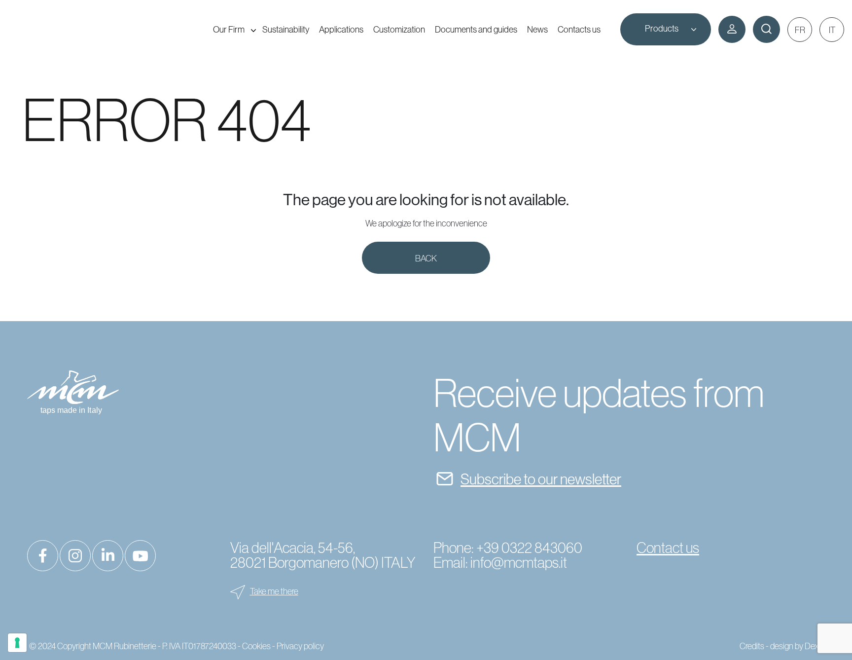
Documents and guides (476, 29)
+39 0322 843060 (529, 547)
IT (832, 30)
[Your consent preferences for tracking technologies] (17, 642)
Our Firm (229, 29)
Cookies (256, 646)
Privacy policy (300, 646)
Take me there (274, 591)
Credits (752, 646)
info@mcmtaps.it (518, 562)
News (537, 29)
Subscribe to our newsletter (541, 479)
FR (800, 30)
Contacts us (579, 29)
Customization (399, 29)
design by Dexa (796, 646)
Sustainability (285, 29)
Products (661, 28)
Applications (341, 29)
